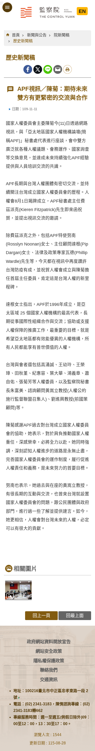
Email (57, 69)
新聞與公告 (37, 35)
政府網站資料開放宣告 (49, 641)
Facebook (27, 69)
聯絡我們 (48, 670)
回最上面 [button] (75, 615)
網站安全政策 (49, 651)
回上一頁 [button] (41, 615)
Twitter (37, 69)
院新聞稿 (61, 35)
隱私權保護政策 (48, 660)
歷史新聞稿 (23, 41)
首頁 (16, 35)
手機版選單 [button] (7, 7)
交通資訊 (48, 679)
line (47, 69)
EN (82, 11)
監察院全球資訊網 (47, 12)
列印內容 (67, 69)
